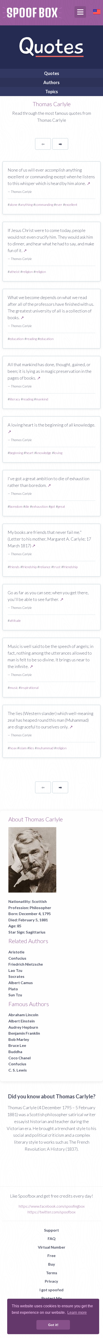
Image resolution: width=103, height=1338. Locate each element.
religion (27, 272)
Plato (13, 988)
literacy (15, 399)
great (61, 506)
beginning (16, 453)
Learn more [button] (77, 1312)
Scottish (39, 901)
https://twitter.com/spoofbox (51, 1212)
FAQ (52, 1238)
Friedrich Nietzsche (25, 964)
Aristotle (16, 952)
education (17, 339)
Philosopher (40, 907)
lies (31, 748)
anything (26, 204)
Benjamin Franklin (24, 1033)
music (14, 688)
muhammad (45, 748)
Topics (51, 91)
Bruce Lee (17, 1045)
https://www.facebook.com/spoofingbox (52, 1206)
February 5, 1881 (33, 919)
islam (23, 748)
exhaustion (40, 506)
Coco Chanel (19, 1057)
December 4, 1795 (35, 913)
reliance (45, 567)
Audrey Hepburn (23, 1027)
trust (57, 567)
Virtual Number (51, 1247)
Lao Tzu (15, 970)
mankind (42, 399)
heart (30, 453)
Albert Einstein (21, 1021)
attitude (15, 620)
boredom (16, 506)
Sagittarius (36, 932)
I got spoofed (51, 1289)
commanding (44, 204)
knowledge (43, 453)
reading (31, 339)
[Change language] (97, 11)
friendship (29, 567)
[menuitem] (51, 73)
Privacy (51, 1281)
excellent (71, 204)
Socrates (16, 976)
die (27, 506)
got (53, 506)
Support (51, 1230)
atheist (15, 272)
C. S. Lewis (17, 1070)
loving (58, 453)
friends (15, 567)
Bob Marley (18, 1039)
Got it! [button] (53, 1325)
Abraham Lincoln (23, 1014)
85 (19, 925)
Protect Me (51, 1298)
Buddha (15, 1051)
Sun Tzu (15, 994)
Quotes (51, 73)
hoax (13, 748)
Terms (51, 1272)
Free (51, 1255)
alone (13, 204)
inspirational (30, 688)
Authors (51, 82)
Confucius (17, 958)
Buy (51, 1264)
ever (59, 204)
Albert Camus (20, 982)
